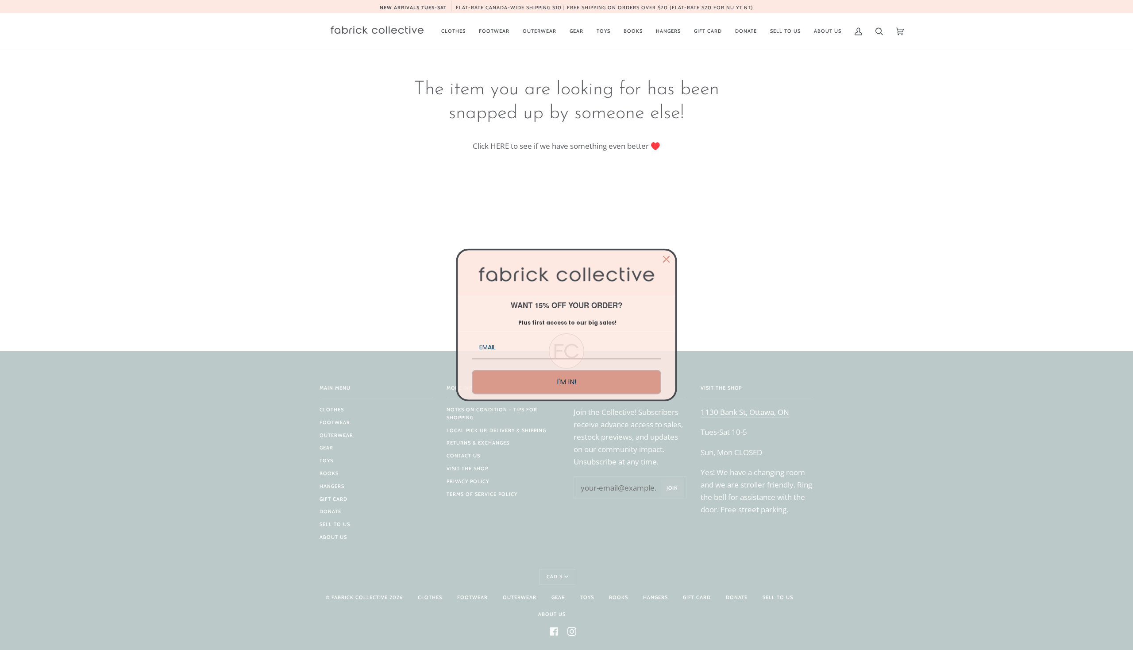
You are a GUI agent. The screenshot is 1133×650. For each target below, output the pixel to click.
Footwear (335, 422)
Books (329, 473)
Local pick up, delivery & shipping (496, 430)
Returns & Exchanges (478, 443)
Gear (326, 448)
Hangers (332, 486)
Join (672, 488)
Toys (326, 460)
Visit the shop (467, 468)
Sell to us (335, 524)
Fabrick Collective (359, 597)
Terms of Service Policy (482, 494)
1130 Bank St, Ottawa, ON (745, 411)
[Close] (666, 259)
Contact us (463, 456)
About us (333, 537)
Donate (330, 511)
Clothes (332, 409)
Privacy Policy (468, 481)
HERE (499, 145)
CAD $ (555, 576)
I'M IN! (567, 382)
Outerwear (336, 435)
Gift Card (333, 499)
